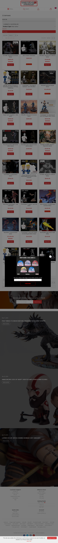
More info (29, 541)
